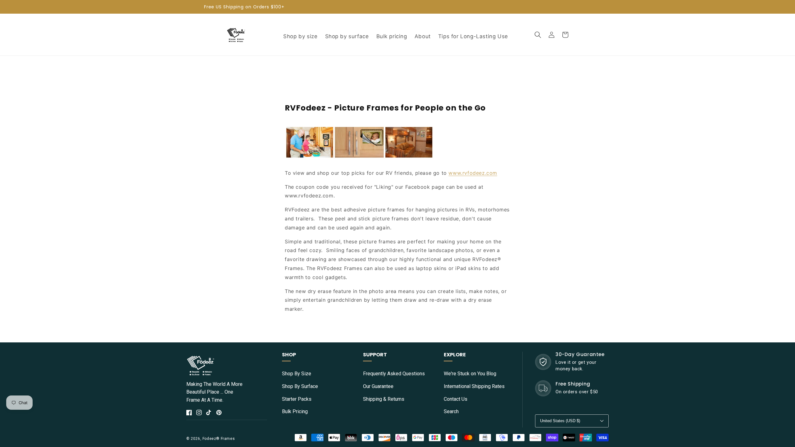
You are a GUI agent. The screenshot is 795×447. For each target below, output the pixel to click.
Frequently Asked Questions (394, 374)
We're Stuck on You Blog (470, 374)
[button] (538, 35)
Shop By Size (296, 374)
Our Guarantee (378, 386)
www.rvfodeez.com (472, 173)
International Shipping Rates (474, 386)
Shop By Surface (300, 386)
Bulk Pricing (295, 411)
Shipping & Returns (383, 399)
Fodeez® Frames (218, 438)
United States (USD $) (560, 420)
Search (451, 411)
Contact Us (455, 399)
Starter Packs (296, 399)
